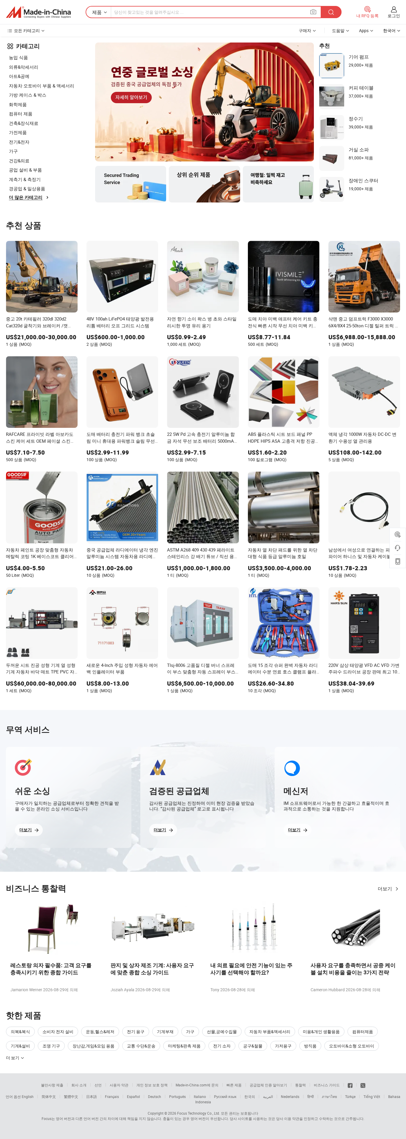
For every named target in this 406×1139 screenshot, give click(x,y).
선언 (98, 1085)
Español (133, 1096)
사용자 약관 (119, 1085)
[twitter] (363, 1085)
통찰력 (300, 1085)
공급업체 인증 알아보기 (268, 1085)
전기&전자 (19, 142)
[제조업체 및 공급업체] (38, 12)
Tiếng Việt (371, 1096)
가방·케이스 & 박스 (27, 95)
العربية (268, 1096)
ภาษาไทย (329, 1096)
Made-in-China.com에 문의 (197, 1085)
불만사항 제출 (52, 1085)
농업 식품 (18, 57)
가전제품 (18, 132)
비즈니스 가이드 (327, 1085)
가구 (13, 151)
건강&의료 (19, 161)
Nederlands (290, 1096)
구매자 (305, 30)
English (28, 1096)
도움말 (338, 30)
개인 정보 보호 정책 (152, 1085)
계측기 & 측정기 (25, 179)
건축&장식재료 (23, 123)
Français (112, 1096)
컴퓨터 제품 (20, 114)
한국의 (249, 1096)
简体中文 (49, 1096)
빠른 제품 (234, 1085)
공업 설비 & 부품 (25, 170)
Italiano (200, 1096)
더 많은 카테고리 (26, 197)
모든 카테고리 (27, 30)
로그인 (394, 15)
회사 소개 (78, 1085)
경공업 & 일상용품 (27, 188)
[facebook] (350, 1085)
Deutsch (154, 1096)
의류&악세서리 (23, 67)
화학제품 (18, 104)
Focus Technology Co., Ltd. (198, 1113)
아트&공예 (19, 76)
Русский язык (225, 1096)
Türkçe (350, 1096)
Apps (364, 30)
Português (177, 1096)
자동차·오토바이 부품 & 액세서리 (41, 86)
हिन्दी (310, 1096)
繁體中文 (71, 1096)
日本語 (91, 1096)
